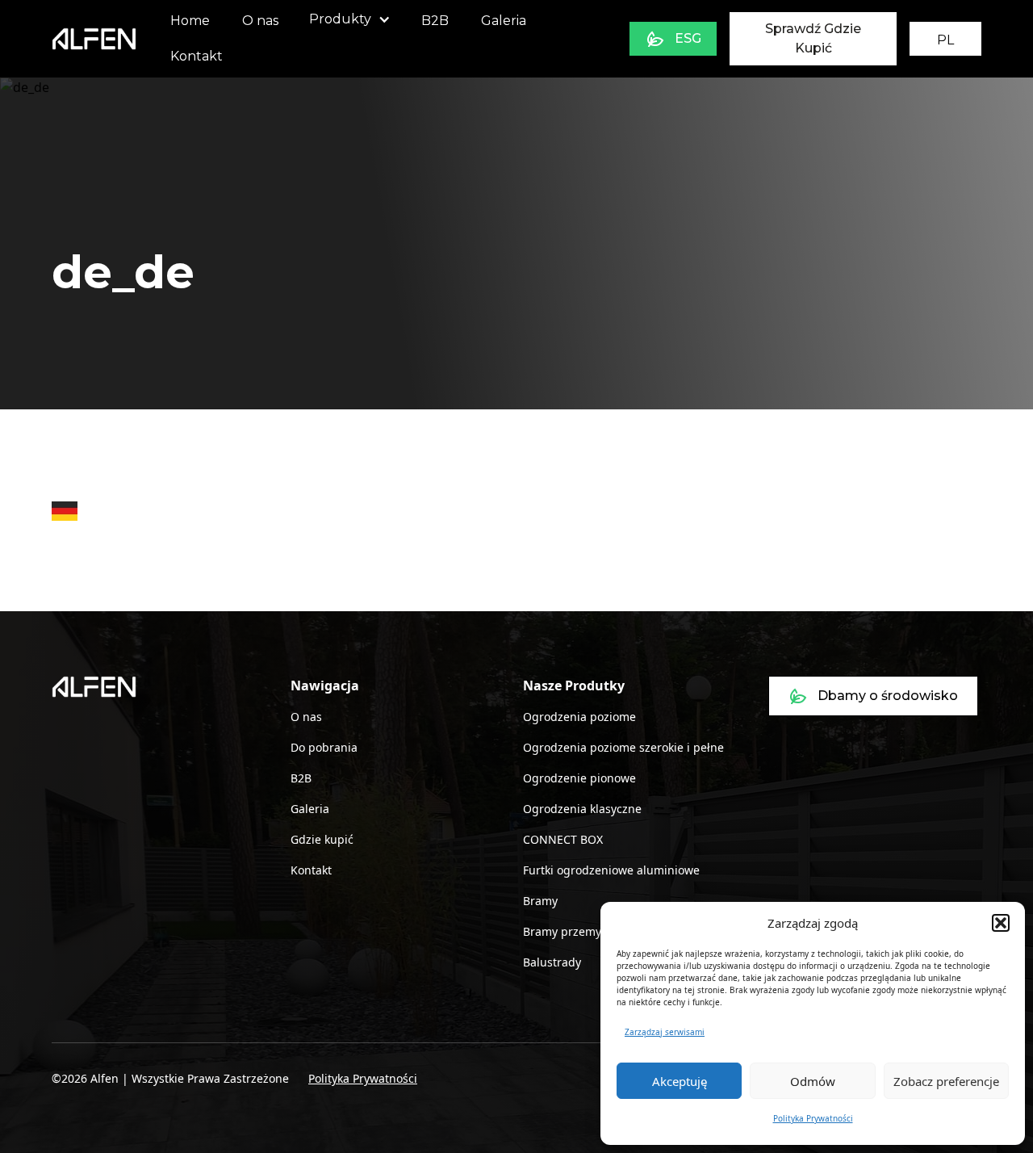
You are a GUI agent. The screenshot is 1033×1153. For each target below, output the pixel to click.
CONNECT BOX (563, 839)
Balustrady (552, 962)
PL (945, 40)
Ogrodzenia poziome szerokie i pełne (623, 747)
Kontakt (196, 56)
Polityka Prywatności (813, 1118)
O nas (260, 20)
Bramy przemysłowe (577, 931)
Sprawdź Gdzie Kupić (813, 38)
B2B (435, 20)
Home (190, 20)
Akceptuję (679, 1081)
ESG (688, 38)
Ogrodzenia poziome (579, 716)
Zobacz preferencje (946, 1081)
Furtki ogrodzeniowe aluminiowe (611, 870)
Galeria (503, 20)
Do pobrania (324, 747)
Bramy (540, 900)
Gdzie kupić (322, 839)
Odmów (812, 1081)
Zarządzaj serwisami (665, 1032)
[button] (1001, 923)
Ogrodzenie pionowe (579, 778)
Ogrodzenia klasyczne (582, 808)
